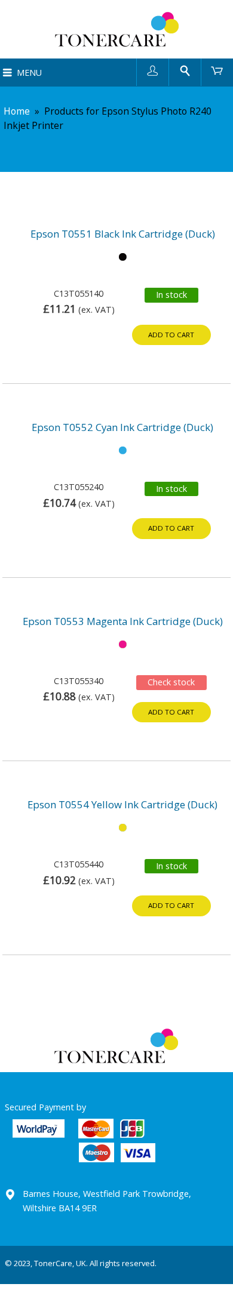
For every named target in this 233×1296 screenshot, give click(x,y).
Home (17, 111)
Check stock (171, 682)
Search (185, 70)
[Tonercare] (116, 29)
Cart (217, 70)
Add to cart (171, 334)
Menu (29, 72)
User (153, 70)
